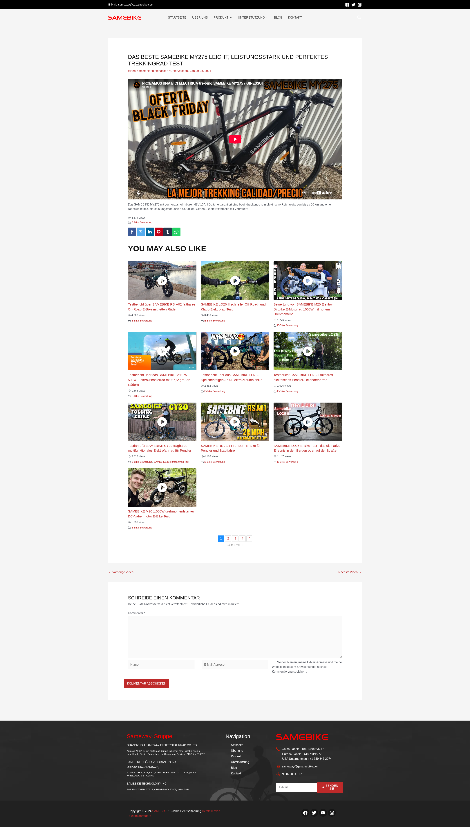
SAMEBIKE (159, 811)
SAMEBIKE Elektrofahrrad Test (171, 461)
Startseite (237, 744)
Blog (234, 767)
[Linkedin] (150, 232)
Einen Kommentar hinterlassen (148, 70)
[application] (230, 17)
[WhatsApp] (176, 232)
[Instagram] (360, 5)
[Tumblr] (167, 232)
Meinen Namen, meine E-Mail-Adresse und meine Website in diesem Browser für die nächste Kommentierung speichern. (307, 667)
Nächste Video (349, 572)
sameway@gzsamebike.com (135, 4)
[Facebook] (347, 5)
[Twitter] (353, 5)
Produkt (236, 756)
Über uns (237, 750)
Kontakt (236, 773)
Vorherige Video (121, 572)
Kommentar (136, 613)
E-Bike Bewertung (141, 222)
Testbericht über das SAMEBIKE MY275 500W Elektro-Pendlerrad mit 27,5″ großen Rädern (159, 380)
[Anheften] (159, 232)
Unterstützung (240, 762)
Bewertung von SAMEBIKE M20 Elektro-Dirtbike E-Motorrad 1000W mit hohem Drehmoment (303, 309)
